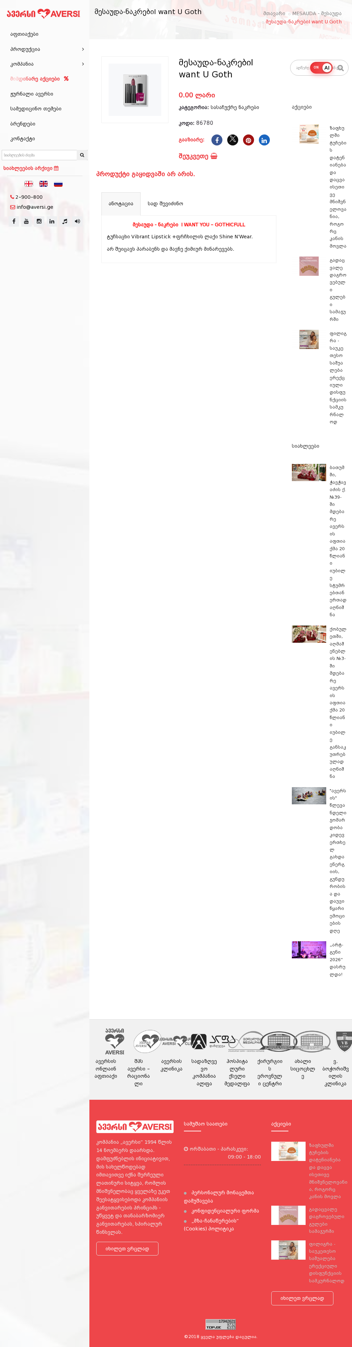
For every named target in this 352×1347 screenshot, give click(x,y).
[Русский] (58, 183)
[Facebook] (216, 139)
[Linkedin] (264, 139)
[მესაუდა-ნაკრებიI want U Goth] (134, 89)
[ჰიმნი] (64, 221)
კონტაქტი (22, 138)
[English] (43, 183)
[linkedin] (52, 221)
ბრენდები (22, 124)
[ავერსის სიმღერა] (77, 221)
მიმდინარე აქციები (36, 79)
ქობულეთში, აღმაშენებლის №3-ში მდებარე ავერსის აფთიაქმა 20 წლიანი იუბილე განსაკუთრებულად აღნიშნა (338, 703)
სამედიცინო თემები (36, 109)
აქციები (302, 107)
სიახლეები (305, 446)
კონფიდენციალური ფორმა (224, 1211)
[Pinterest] (248, 139)
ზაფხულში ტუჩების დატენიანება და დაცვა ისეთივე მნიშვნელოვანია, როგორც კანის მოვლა (338, 187)
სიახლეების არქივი (28, 168)
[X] (232, 139)
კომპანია (22, 64)
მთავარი (274, 13)
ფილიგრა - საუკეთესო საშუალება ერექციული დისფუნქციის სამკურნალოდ (338, 377)
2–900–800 (29, 197)
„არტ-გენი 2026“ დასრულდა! (337, 959)
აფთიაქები (24, 34)
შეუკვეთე (194, 156)
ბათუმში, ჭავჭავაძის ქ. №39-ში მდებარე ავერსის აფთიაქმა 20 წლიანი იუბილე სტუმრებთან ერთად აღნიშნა (338, 541)
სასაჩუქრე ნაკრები (235, 107)
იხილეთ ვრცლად (127, 1248)
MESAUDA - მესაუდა (317, 13)
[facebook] (14, 221)
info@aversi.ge (34, 207)
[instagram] (39, 221)
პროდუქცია (25, 49)
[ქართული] (28, 183)
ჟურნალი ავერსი (31, 94)
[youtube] (26, 221)
